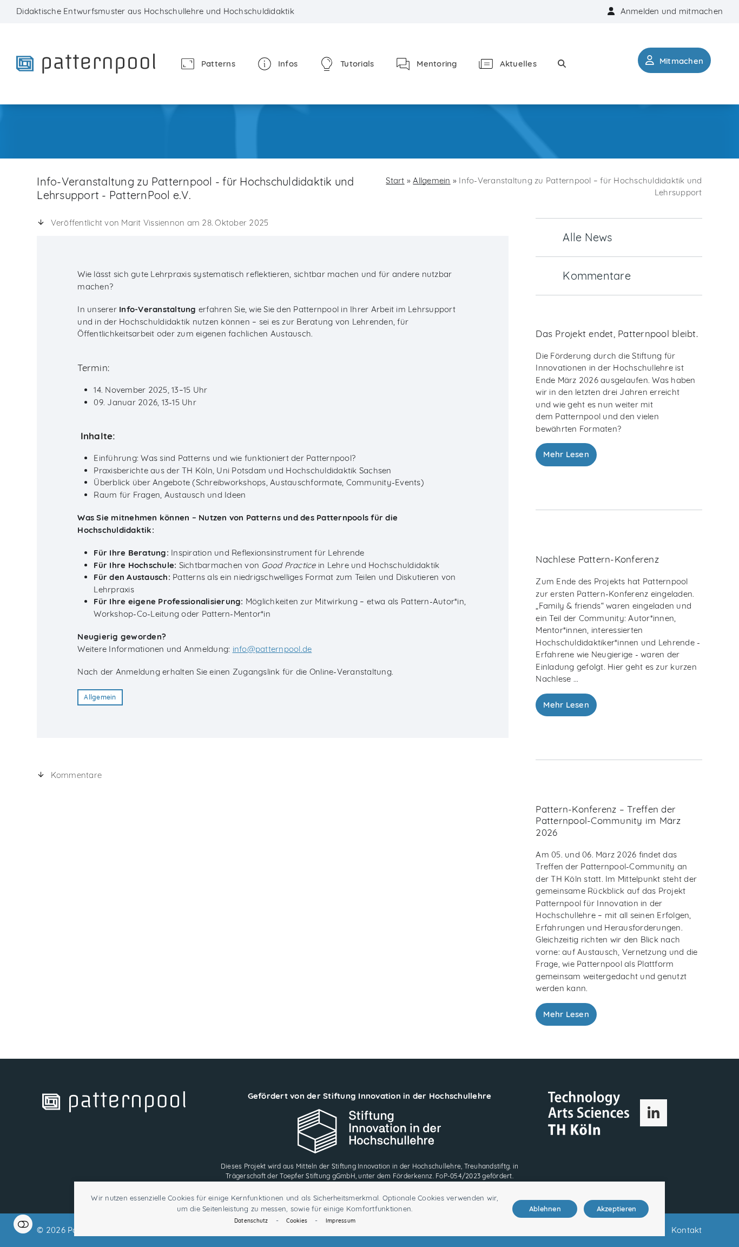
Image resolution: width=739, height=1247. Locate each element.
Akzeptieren (617, 1208)
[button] (561, 63)
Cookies (296, 1220)
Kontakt (686, 1230)
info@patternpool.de (272, 649)
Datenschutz (251, 1220)
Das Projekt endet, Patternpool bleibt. (617, 333)
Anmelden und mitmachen (672, 11)
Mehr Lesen (566, 454)
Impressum (340, 1220)
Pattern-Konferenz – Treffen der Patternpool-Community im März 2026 (608, 820)
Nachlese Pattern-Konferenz (597, 559)
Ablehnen (545, 1208)
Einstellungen (23, 1224)
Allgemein (100, 697)
